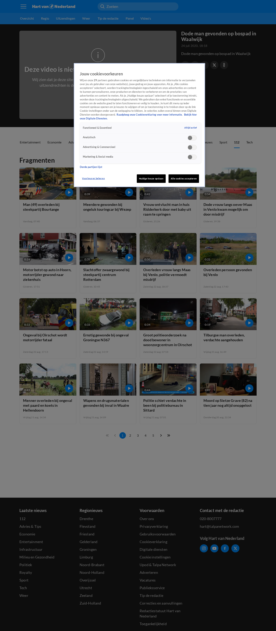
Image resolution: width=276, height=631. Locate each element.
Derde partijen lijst (91, 167)
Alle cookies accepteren (184, 178)
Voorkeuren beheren (93, 178)
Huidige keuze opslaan (151, 178)
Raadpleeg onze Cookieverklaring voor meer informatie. (150, 114)
